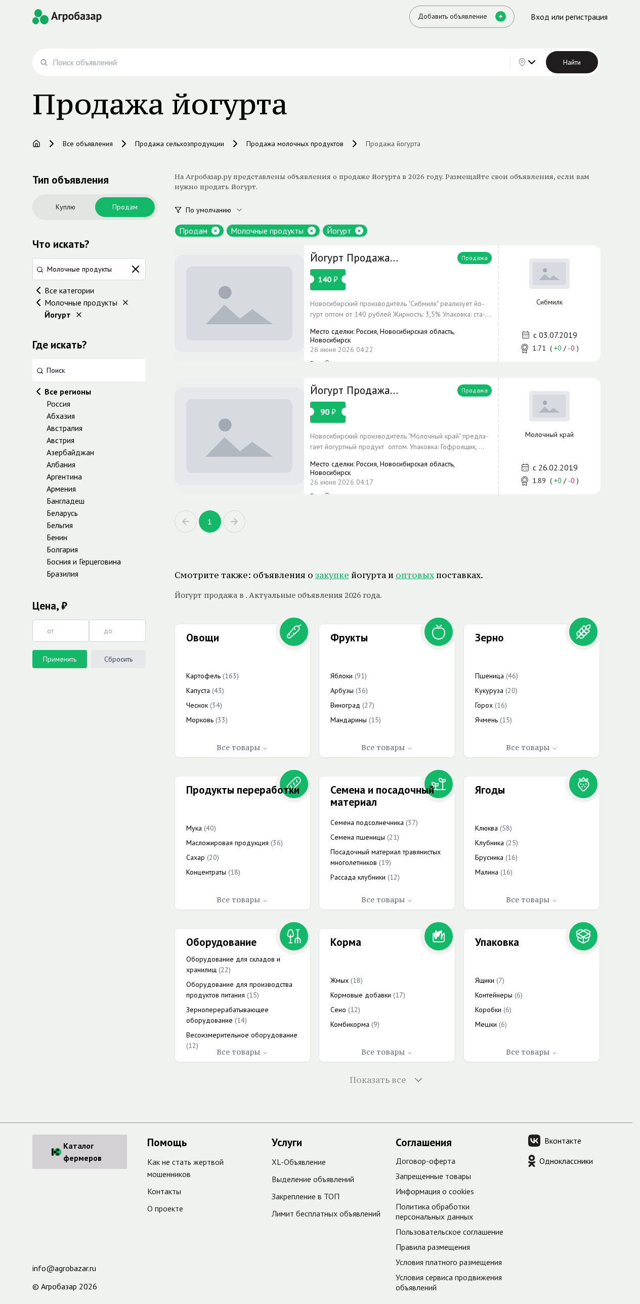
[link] (388, 303)
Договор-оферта (425, 1161)
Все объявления (88, 143)
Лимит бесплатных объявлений (326, 1213)
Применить (59, 659)
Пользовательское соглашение (449, 1232)
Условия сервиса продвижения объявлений (449, 1282)
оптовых (415, 575)
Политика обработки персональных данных (434, 1211)
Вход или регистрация (569, 17)
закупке (332, 575)
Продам (125, 206)
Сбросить (118, 659)
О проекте (165, 1208)
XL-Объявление (299, 1162)
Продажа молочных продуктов (295, 143)
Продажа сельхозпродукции (179, 143)
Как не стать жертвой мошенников (185, 1168)
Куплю (65, 206)
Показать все (378, 1079)
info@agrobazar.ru (64, 1268)
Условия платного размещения (449, 1262)
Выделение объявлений (313, 1179)
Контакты (164, 1191)
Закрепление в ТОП (305, 1196)
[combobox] (220, 210)
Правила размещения (433, 1247)
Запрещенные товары (433, 1176)
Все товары (238, 747)
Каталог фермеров (82, 1152)
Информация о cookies (435, 1191)
